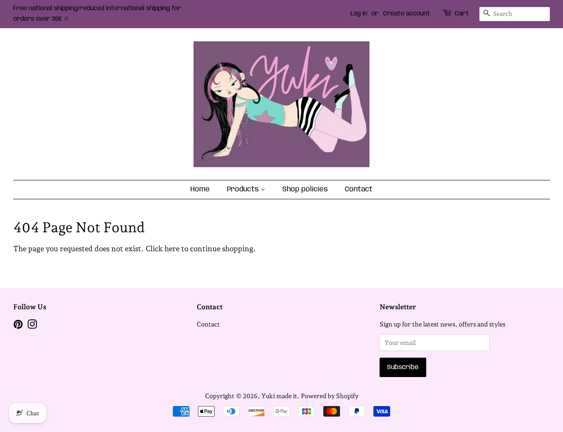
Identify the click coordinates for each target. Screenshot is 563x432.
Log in (359, 14)
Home (200, 189)
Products (243, 189)
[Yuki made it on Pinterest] (18, 325)
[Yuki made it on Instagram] (32, 325)
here (172, 248)
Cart (462, 14)
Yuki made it (279, 395)
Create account (406, 14)
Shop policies (305, 189)
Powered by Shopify (329, 395)
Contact (359, 189)
